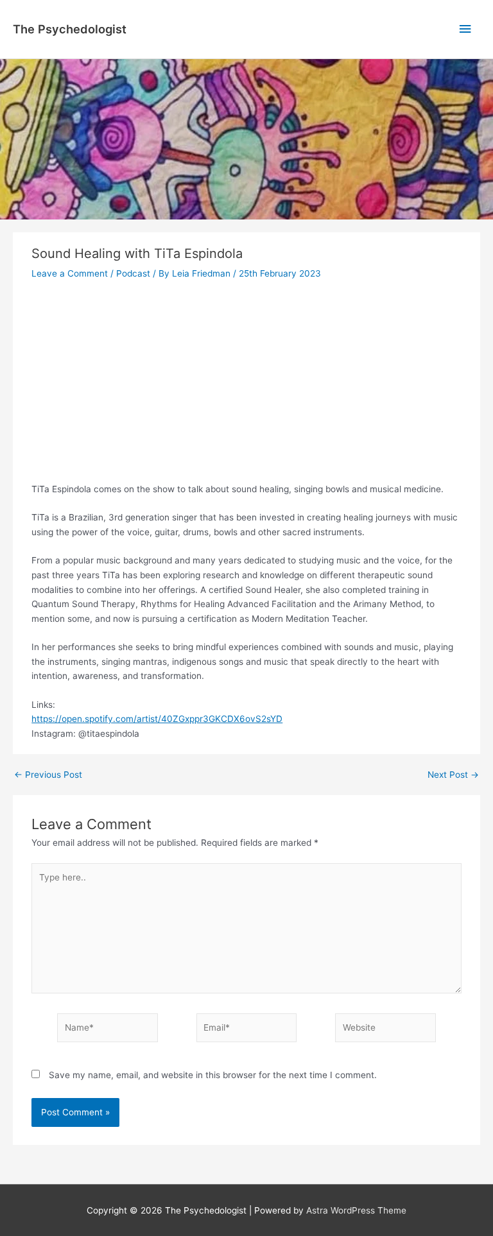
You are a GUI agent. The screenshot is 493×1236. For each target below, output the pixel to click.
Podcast (133, 273)
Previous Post (48, 775)
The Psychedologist (69, 29)
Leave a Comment (69, 273)
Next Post (453, 775)
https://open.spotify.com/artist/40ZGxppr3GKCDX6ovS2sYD (156, 719)
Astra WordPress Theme (356, 1210)
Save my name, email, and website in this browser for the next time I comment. (213, 1075)
